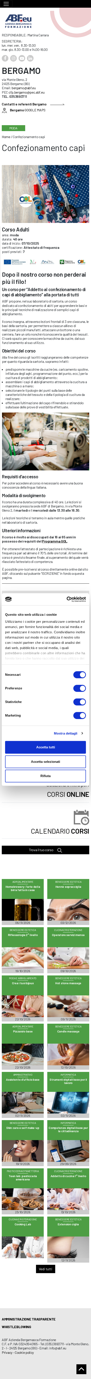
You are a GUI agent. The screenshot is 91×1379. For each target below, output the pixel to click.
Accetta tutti (45, 747)
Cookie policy (24, 1352)
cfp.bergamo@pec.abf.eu (26, 92)
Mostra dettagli (66, 733)
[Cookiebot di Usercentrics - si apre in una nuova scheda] (66, 599)
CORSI (60, 831)
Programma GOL (54, 541)
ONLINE (68, 794)
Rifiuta (45, 776)
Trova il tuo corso (41, 850)
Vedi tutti (45, 1269)
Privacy (7, 1352)
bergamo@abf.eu (24, 88)
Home (6, 137)
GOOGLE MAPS (28, 110)
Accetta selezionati (45, 761)
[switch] (79, 688)
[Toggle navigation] (6, 4)
